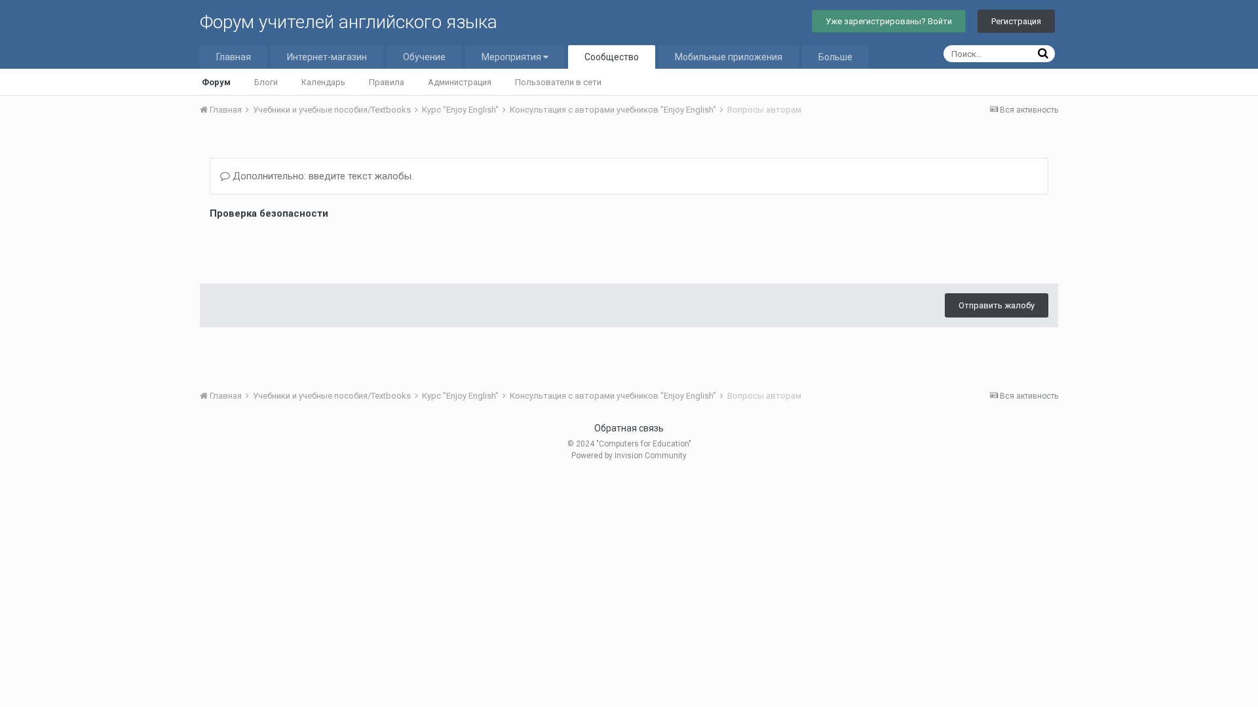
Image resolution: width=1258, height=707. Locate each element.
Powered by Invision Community (629, 455)
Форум (216, 82)
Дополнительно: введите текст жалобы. (321, 176)
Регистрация (1016, 21)
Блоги (266, 82)
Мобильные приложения (728, 57)
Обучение (424, 57)
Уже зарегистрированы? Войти (889, 21)
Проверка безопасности (269, 213)
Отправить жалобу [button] (997, 305)
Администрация (459, 82)
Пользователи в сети (558, 82)
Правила (386, 82)
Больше (835, 57)
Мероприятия (512, 57)
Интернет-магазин (327, 57)
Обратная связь (629, 428)
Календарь (323, 82)
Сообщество (611, 57)
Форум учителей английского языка (348, 22)
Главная (233, 57)
